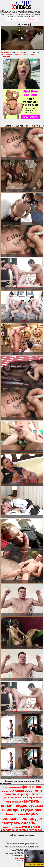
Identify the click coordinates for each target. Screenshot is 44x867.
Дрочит (33, 54)
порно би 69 (21, 797)
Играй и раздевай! (31, 19)
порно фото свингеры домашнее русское (22, 794)
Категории (10, 19)
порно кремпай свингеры (12, 787)
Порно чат (19, 19)
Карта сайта (19, 859)
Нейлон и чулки (21, 54)
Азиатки (9, 54)
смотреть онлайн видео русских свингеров (22, 805)
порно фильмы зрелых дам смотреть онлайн (22, 818)
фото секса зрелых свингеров (21, 788)
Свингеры (6, 56)
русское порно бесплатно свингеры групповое (21, 828)
